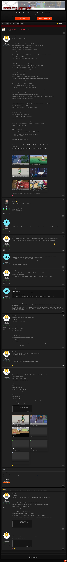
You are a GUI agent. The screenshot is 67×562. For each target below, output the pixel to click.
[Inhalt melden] (63, 195)
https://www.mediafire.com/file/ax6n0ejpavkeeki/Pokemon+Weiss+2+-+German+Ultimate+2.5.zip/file (29, 148)
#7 (63, 288)
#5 (63, 254)
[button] (60, 23)
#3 (63, 219)
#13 (63, 532)
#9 (63, 351)
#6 (63, 270)
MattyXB (21, 264)
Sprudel (8, 30)
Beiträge (4, 212)
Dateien (4, 50)
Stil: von (33, 557)
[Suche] (64, 23)
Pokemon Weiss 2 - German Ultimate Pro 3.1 (25, 541)
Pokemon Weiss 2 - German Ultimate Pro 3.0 (25, 522)
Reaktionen (4, 211)
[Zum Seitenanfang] (65, 561)
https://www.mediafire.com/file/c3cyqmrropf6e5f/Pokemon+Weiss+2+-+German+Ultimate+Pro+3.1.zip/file (30, 144)
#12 (63, 493)
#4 (63, 236)
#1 (63, 36)
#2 (63, 199)
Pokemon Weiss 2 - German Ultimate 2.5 (24, 407)
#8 (63, 315)
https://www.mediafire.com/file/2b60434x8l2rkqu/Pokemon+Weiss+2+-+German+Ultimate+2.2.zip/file (29, 343)
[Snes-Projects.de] (33, 5)
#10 (63, 369)
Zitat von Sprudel (17, 291)
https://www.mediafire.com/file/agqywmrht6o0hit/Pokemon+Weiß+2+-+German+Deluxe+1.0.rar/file (36, 151)
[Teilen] (64, 33)
